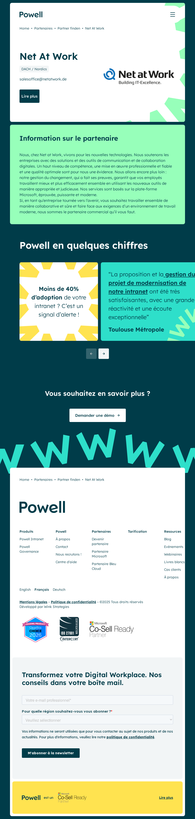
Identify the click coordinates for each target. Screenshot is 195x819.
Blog (167, 539)
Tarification (137, 531)
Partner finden (69, 28)
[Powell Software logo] (31, 14)
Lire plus (166, 797)
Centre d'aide (66, 562)
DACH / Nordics (34, 69)
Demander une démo (94, 415)
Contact (62, 547)
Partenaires (43, 28)
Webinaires (173, 554)
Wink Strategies (56, 607)
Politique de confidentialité (73, 602)
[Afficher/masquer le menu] (173, 14)
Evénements (173, 547)
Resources (172, 531)
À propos (63, 539)
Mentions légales (33, 602)
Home (24, 28)
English (25, 589)
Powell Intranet (32, 539)
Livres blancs (174, 562)
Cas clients (172, 569)
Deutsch (59, 589)
